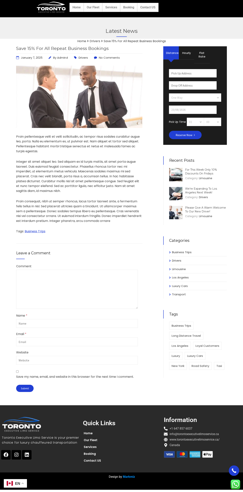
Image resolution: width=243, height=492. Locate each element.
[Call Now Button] (234, 470)
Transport (179, 294)
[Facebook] (6, 455)
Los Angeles (180, 277)
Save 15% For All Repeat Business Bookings (62, 48)
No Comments (109, 58)
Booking (128, 7)
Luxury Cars (180, 286)
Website (22, 352)
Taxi (219, 366)
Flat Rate (202, 55)
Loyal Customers (207, 346)
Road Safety (200, 366)
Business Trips (35, 231)
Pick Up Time (177, 121)
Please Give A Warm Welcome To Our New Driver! (205, 209)
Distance (172, 53)
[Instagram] (16, 455)
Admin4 (62, 58)
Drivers (83, 58)
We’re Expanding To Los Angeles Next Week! (201, 190)
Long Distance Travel (186, 336)
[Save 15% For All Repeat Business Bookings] (79, 127)
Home (77, 7)
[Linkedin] (27, 455)
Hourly (186, 53)
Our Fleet (93, 7)
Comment (24, 266)
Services (111, 7)
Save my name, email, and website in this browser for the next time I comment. (75, 377)
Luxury (176, 356)
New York (178, 366)
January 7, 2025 (32, 58)
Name (21, 315)
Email (21, 334)
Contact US (147, 7)
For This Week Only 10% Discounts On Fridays (201, 171)
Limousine (205, 178)
